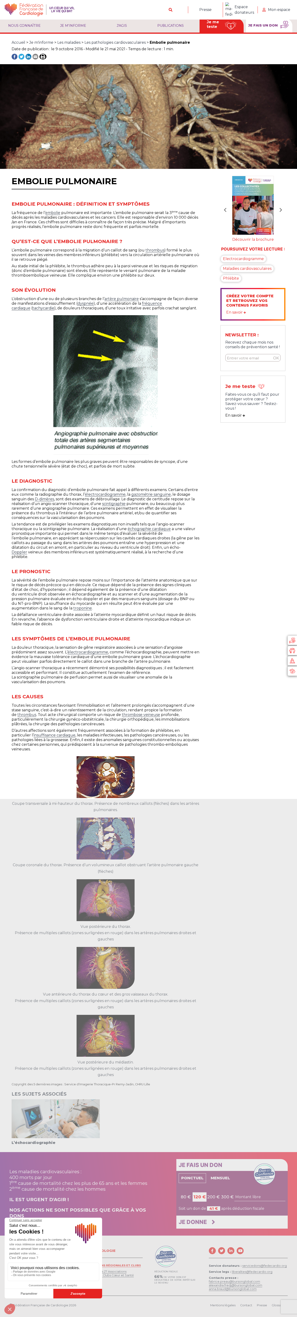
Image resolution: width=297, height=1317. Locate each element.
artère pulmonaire (121, 299)
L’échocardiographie (33, 1142)
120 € (200, 1197)
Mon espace (279, 9)
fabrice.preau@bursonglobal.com (234, 1281)
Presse (205, 9)
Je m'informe (73, 25)
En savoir (235, 311)
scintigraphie (114, 503)
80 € (186, 1197)
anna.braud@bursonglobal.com (233, 1289)
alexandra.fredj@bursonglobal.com (235, 1285)
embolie (52, 213)
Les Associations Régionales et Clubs (108, 1265)
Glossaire (278, 1305)
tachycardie (43, 308)
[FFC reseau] (292, 671)
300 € (227, 1197)
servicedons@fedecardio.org (264, 1265)
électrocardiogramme (105, 494)
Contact (246, 1305)
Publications (170, 25)
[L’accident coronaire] (253, 205)
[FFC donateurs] (292, 640)
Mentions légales (223, 1305)
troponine (82, 608)
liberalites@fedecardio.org (252, 1272)
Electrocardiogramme (243, 258)
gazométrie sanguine (151, 494)
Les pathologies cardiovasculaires (115, 42)
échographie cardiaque (149, 529)
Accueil (18, 42)
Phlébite (231, 277)
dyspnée (85, 303)
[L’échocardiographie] (56, 1118)
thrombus (154, 250)
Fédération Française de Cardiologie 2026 (44, 1305)
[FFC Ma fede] (292, 650)
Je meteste (213, 24)
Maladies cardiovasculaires (247, 268)
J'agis (122, 25)
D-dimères (44, 499)
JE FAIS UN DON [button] (263, 25)
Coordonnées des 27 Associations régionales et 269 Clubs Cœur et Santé (105, 1273)
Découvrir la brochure (253, 239)
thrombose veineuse (141, 714)
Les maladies (69, 42)
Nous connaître (24, 25)
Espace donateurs (244, 10)
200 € (213, 1197)
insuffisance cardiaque (54, 735)
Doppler (19, 552)
